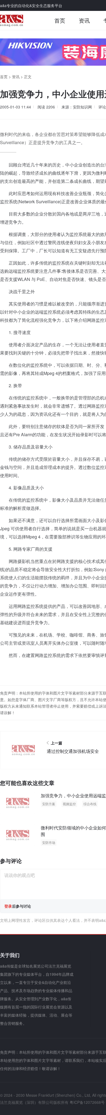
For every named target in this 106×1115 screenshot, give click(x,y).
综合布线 (89, 803)
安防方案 (48, 803)
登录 (8, 906)
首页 (59, 20)
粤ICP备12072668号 (87, 1102)
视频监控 (69, 803)
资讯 (84, 20)
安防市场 (48, 842)
